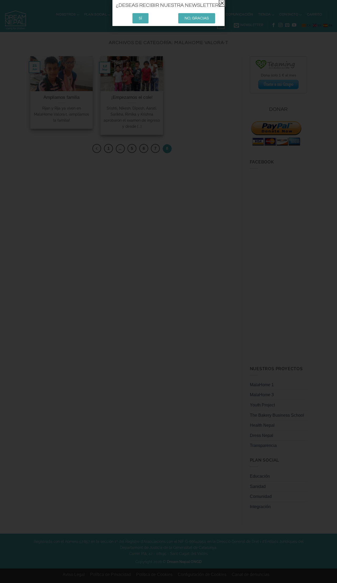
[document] (168, 291)
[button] (222, 3)
